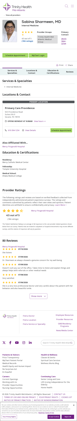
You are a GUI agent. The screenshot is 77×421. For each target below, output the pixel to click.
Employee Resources (64, 315)
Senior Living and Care (50, 379)
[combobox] (58, 343)
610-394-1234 (14, 130)
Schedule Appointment (15, 55)
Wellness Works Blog (50, 363)
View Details (30, 130)
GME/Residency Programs (64, 324)
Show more (37, 296)
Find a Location (29, 320)
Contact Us (59, 394)
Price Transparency (10, 357)
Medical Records (9, 363)
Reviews (69, 72)
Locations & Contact (31, 71)
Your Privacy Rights (48, 397)
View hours (39, 121)
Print (61, 65)
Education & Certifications (53, 71)
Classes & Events (48, 357)
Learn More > (60, 205)
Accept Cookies (54, 417)
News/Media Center (64, 330)
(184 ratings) (27, 41)
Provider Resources (64, 319)
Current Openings (10, 379)
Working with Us (9, 382)
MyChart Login (38, 55)
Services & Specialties (12, 71)
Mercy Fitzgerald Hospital (13, 146)
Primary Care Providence (20, 108)
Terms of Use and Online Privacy (20, 397)
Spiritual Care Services (50, 360)
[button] (73, 5)
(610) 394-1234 (63, 41)
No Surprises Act (9, 369)
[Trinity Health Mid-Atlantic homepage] (17, 11)
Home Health (46, 387)
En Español (7, 372)
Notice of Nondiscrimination (48, 400)
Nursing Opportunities (12, 388)
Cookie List (66, 397)
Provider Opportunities (12, 385)
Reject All (68, 417)
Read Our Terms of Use (46, 413)
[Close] (74, 405)
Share (70, 65)
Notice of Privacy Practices (17, 400)
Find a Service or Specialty (34, 324)
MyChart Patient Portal (12, 360)
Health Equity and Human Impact (16, 366)
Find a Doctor (29, 316)
